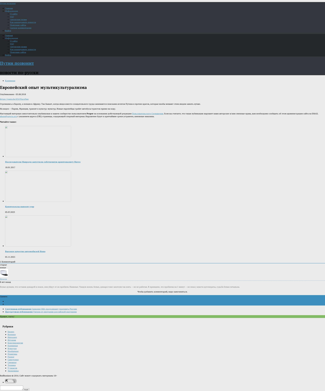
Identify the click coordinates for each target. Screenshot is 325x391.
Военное (12, 334)
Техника (12, 365)
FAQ (12, 16)
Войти (8, 30)
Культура (12, 348)
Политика (12, 354)
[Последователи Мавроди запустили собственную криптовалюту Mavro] (38, 156)
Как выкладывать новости (23, 22)
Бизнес (11, 331)
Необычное (13, 351)
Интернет (12, 337)
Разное (11, 356)
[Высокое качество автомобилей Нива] (38, 245)
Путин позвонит (8, 3)
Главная (9, 8)
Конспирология (15, 342)
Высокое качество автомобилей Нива (25, 251)
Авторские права (18, 19)
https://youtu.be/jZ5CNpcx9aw (14, 99)
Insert (26, 390)
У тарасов (12, 368)
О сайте (14, 13)
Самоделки (13, 359)
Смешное (12, 362)
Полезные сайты (18, 25)
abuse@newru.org (8, 116)
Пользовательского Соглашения (147, 113)
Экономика (13, 370)
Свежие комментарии (20, 27)
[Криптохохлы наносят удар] (38, 201)
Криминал (10, 80)
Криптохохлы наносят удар (19, 206)
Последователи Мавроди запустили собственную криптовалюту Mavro (42, 161)
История (12, 340)
